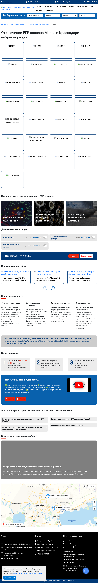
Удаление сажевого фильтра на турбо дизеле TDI (73, 555)
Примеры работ (82, 6)
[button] (53, 288)
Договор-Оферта (68, 541)
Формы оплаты (68, 551)
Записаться (74, 256)
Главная (71, 6)
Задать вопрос (86, 256)
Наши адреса (7, 2)
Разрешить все (10, 577)
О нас (56, 6)
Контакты (49, 11)
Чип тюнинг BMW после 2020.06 (73, 559)
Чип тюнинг (47, 6)
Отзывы (63, 6)
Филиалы (39, 11)
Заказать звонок (68, 562)
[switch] (45, 237)
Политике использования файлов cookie (27, 573)
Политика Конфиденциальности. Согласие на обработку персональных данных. (73, 546)
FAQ (92, 6)
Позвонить (10, 399)
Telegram (21, 399)
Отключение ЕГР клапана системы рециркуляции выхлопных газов (25, 25)
